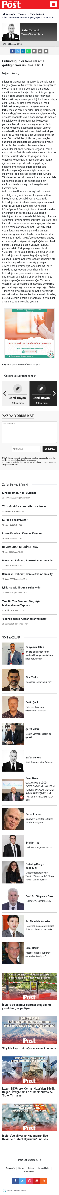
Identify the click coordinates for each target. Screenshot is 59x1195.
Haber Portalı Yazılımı (16, 1191)
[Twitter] (17, 51)
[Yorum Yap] (46, 51)
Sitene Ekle (29, 1171)
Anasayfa (10, 1168)
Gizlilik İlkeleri (44, 1168)
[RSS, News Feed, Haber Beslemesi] (43, 1181)
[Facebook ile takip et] (15, 1181)
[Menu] (53, 4)
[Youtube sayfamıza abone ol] (36, 1181)
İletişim (31, 1168)
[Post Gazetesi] (11, 4)
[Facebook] (12, 51)
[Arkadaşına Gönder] (34, 51)
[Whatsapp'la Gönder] (28, 51)
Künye (21, 1168)
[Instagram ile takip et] (29, 1181)
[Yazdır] (40, 51)
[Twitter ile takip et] (22, 1181)
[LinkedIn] (23, 51)
